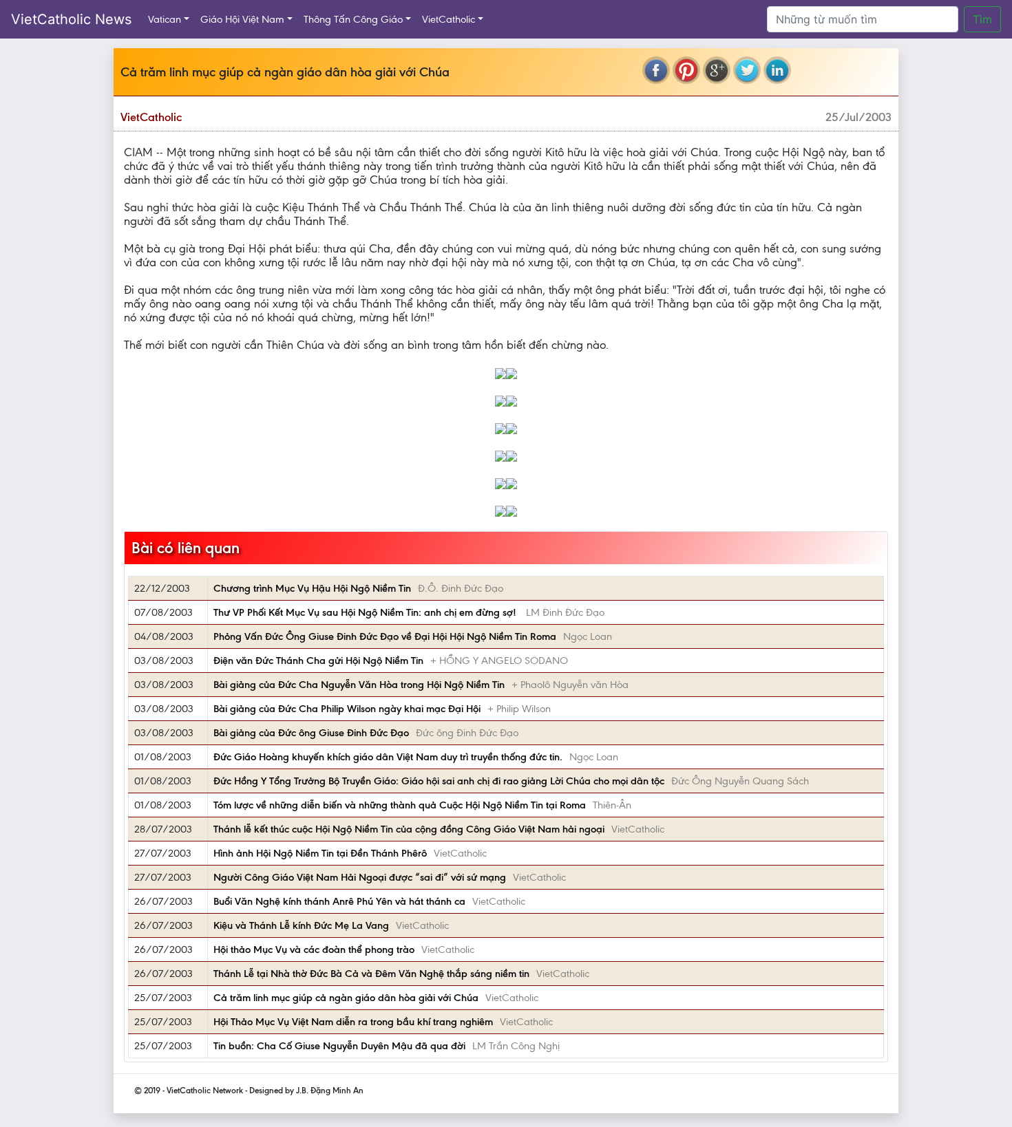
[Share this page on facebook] (656, 70)
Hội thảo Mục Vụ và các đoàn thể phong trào (313, 949)
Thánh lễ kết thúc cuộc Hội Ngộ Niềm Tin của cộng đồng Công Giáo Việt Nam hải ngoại (408, 829)
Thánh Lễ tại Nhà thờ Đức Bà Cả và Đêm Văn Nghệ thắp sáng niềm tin (371, 973)
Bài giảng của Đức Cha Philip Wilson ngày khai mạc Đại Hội (347, 708)
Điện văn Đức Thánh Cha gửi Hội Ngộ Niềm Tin (318, 660)
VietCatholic (448, 19)
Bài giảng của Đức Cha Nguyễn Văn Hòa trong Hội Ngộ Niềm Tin (359, 684)
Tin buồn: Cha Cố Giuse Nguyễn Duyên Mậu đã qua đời (339, 1046)
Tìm (982, 19)
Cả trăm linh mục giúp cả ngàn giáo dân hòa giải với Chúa (345, 997)
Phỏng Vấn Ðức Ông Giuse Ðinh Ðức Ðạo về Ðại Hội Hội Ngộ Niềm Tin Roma (384, 636)
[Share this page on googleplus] (716, 70)
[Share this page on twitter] (747, 70)
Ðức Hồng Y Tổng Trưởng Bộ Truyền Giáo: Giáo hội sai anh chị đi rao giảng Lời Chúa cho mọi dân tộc (438, 781)
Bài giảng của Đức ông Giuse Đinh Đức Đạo (311, 733)
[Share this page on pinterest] (686, 70)
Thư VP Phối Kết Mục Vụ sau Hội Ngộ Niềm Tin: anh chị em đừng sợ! (366, 612)
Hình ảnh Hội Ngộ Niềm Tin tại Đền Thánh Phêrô (320, 853)
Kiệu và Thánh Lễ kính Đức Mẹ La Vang (301, 925)
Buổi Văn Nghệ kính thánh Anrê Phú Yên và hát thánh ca (339, 901)
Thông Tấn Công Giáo (353, 19)
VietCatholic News (71, 19)
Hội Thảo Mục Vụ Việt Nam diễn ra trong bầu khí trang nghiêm (353, 1022)
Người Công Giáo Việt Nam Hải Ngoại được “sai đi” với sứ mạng (359, 877)
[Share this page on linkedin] (777, 70)
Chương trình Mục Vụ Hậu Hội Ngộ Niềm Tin (312, 588)
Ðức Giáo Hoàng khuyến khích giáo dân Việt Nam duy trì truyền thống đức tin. (387, 757)
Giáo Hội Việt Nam (242, 19)
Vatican (164, 19)
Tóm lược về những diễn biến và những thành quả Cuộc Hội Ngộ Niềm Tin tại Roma (399, 805)
